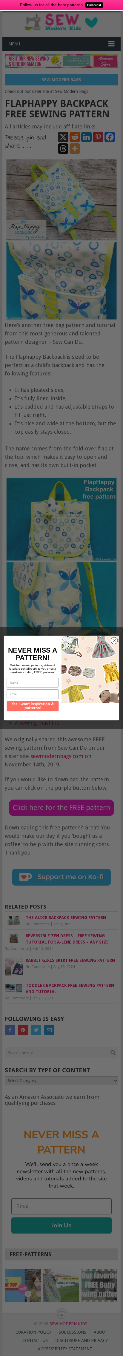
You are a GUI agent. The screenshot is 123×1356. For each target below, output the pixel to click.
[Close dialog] (114, 640)
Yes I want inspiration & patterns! (33, 706)
